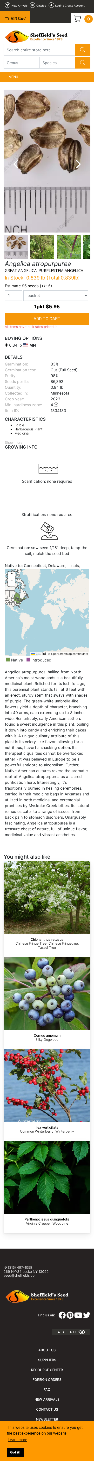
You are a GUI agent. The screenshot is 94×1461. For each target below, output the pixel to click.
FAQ (47, 1389)
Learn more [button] (17, 1440)
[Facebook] (62, 1317)
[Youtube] (78, 1317)
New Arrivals (47, 1399)
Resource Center (47, 1370)
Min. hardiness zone (23, 404)
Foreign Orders (47, 1379)
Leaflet (40, 653)
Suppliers (47, 1360)
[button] (11, 575)
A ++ (73, 1332)
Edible (19, 425)
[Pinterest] (70, 1317)
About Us (47, 1350)
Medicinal (21, 433)
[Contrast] (83, 1332)
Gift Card (18, 18)
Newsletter (47, 1419)
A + (64, 1332)
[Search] (82, 50)
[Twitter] (86, 1317)
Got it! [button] (15, 1452)
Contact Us (47, 1409)
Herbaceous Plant (28, 429)
